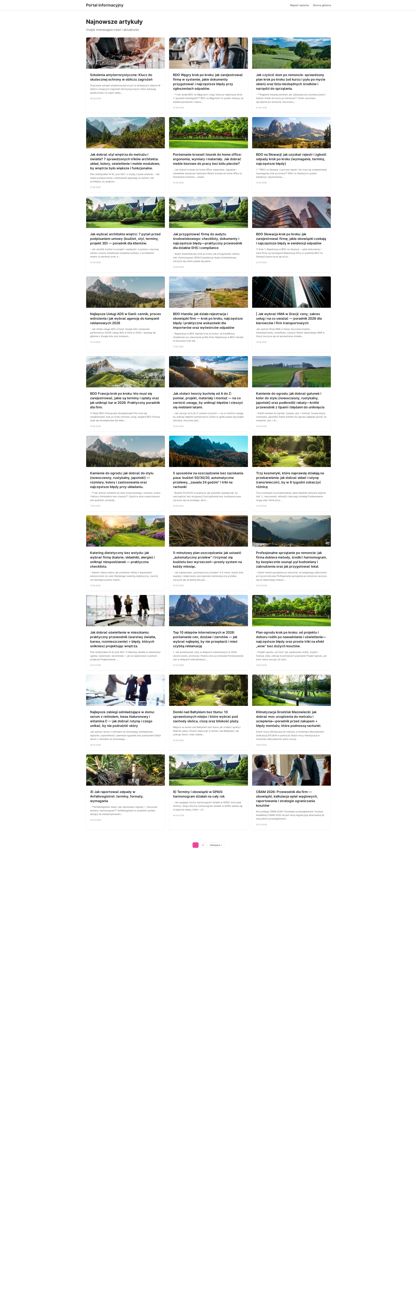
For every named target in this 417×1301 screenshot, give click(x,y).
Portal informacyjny (104, 5)
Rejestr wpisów (299, 5)
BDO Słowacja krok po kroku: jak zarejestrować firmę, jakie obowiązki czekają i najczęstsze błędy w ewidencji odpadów (291, 238)
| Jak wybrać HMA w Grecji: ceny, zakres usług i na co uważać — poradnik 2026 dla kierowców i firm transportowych (289, 318)
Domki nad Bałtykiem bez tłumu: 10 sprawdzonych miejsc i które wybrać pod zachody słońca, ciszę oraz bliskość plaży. (206, 716)
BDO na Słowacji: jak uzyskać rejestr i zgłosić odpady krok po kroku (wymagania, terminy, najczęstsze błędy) (291, 159)
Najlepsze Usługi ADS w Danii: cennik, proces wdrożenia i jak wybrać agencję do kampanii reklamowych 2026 (125, 318)
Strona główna (322, 5)
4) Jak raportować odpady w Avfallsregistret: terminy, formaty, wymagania (117, 796)
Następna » (216, 845)
